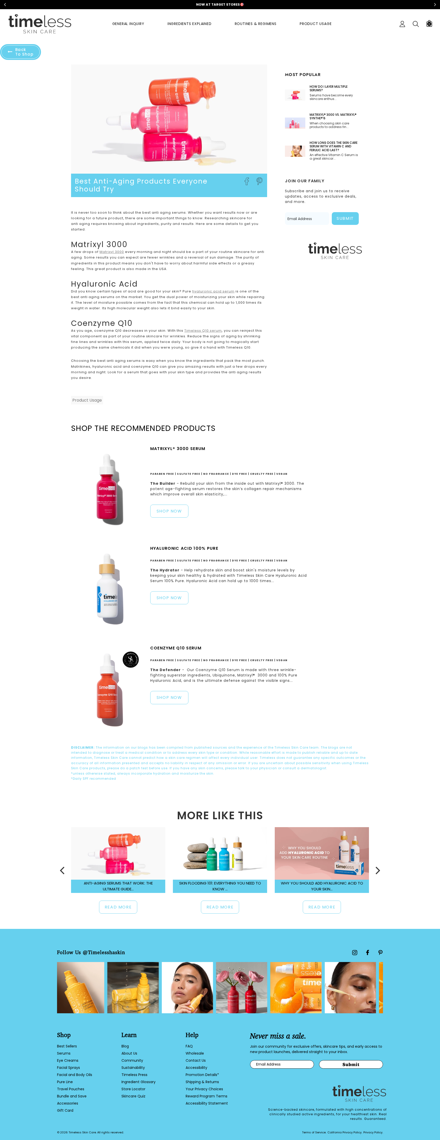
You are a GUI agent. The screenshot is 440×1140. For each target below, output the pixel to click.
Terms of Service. (314, 1132)
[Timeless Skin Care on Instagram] (354, 952)
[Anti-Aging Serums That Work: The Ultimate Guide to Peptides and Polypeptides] (118, 853)
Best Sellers (67, 1046)
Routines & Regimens (256, 23)
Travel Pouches (70, 1089)
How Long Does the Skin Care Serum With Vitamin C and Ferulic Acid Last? (334, 146)
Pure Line (65, 1081)
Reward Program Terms (206, 1096)
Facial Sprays (68, 1067)
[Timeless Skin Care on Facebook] (367, 952)
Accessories (67, 1103)
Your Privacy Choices (204, 1089)
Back (24, 52)
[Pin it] (259, 181)
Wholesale (195, 1053)
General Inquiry (128, 23)
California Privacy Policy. (344, 1132)
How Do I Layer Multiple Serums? (329, 88)
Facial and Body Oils (74, 1074)
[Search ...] (416, 24)
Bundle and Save (72, 1096)
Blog (125, 1046)
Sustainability (133, 1067)
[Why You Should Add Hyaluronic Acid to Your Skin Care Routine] (322, 853)
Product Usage (316, 23)
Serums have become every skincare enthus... (331, 97)
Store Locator (133, 1089)
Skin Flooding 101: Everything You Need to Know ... (220, 886)
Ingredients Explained (190, 23)
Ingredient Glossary (138, 1081)
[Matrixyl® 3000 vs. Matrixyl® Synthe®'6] (295, 123)
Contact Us (196, 1060)
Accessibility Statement (207, 1103)
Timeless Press (134, 1074)
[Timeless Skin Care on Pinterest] (380, 952)
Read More (118, 907)
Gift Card (65, 1110)
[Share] (247, 181)
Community (132, 1060)
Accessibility (196, 1067)
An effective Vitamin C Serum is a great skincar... (334, 157)
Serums (64, 1053)
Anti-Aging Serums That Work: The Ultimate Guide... (118, 886)
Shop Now (169, 511)
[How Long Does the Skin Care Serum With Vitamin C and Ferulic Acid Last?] (295, 151)
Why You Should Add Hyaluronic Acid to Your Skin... (322, 886)
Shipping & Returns (202, 1081)
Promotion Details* (202, 1074)
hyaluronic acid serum (213, 291)
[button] (62, 870)
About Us (129, 1053)
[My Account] (402, 24)
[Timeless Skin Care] (40, 24)
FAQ (189, 1046)
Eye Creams (67, 1060)
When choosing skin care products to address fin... (329, 125)
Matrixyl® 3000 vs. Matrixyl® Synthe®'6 (333, 116)
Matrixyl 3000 (112, 251)
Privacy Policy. (373, 1132)
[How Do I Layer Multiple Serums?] (295, 95)
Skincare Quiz (133, 1096)
